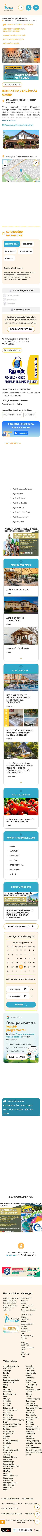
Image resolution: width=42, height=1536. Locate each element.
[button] (21, 170)
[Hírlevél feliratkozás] (2, 1522)
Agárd (11, 20)
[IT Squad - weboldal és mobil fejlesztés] (37, 1530)
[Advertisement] (21, 466)
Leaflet (37, 181)
